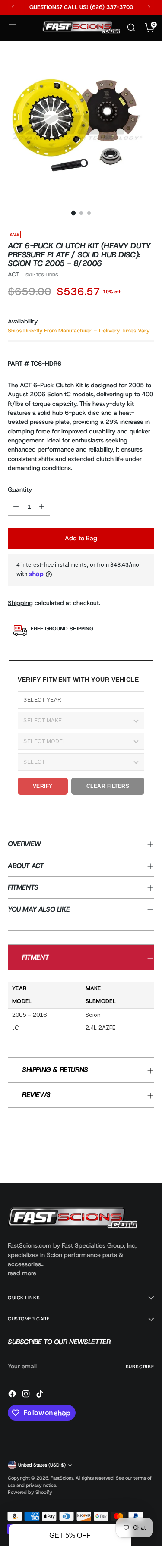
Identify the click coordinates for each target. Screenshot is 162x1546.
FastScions (62, 1478)
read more (22, 1273)
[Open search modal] (131, 28)
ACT (13, 274)
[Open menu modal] (12, 28)
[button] (70, 1535)
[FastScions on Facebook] (13, 1395)
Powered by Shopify (30, 1492)
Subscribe (140, 1367)
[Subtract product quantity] (16, 506)
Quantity (20, 489)
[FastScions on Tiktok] (40, 1395)
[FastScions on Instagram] (27, 1395)
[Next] (149, 7)
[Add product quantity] (42, 506)
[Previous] (12, 7)
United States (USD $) (42, 1465)
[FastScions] (81, 28)
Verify (43, 786)
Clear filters (108, 786)
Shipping (20, 603)
